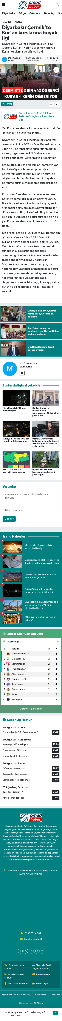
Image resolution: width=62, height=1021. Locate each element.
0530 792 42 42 (33, 933)
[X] (25, 951)
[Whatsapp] (36, 951)
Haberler (6, 22)
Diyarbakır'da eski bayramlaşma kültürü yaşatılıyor (43, 472)
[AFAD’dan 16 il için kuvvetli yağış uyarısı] (16, 459)
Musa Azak (26, 367)
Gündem (34, 13)
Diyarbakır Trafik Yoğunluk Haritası (42, 967)
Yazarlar (56, 995)
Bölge (22, 13)
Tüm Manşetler (43, 974)
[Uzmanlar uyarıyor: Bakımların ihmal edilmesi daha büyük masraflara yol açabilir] (46, 428)
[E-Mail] (22, 373)
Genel (18, 22)
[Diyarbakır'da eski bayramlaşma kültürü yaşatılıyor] (46, 459)
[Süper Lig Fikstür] (58, 720)
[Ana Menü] (3, 5)
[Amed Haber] (29, 4)
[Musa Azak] (10, 368)
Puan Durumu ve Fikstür (14, 976)
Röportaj (48, 13)
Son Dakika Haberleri (18, 984)
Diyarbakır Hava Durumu (14, 967)
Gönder (9, 519)
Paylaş (9, 104)
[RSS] (41, 951)
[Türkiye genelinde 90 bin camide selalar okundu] (16, 428)
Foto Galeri (40, 995)
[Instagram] (31, 951)
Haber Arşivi (42, 984)
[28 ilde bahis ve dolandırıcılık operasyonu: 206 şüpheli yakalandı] (46, 398)
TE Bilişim (38, 1003)
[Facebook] (20, 951)
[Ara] (57, 5)
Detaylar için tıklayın (31, 709)
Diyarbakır (8, 13)
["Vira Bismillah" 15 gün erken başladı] (16, 398)
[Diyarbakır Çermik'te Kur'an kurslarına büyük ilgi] (31, 82)
